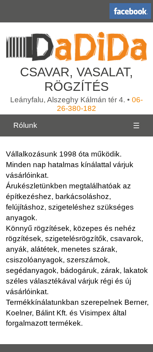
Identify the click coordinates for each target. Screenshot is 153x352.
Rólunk (25, 125)
